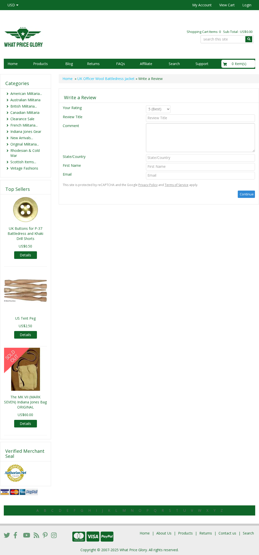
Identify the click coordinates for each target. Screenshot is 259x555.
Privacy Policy (148, 185)
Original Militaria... (24, 144)
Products (40, 63)
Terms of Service (176, 185)
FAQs (120, 63)
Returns (93, 63)
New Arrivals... (21, 137)
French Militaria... (24, 125)
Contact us (227, 533)
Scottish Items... (23, 161)
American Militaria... (26, 93)
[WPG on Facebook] (15, 535)
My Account (202, 5)
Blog (69, 63)
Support (202, 63)
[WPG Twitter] (7, 535)
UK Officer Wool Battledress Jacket (106, 78)
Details (25, 255)
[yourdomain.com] (61, 36)
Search (174, 63)
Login (246, 5)
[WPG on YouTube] (26, 535)
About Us (163, 533)
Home (13, 63)
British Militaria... (23, 106)
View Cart (227, 5)
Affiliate (146, 63)
